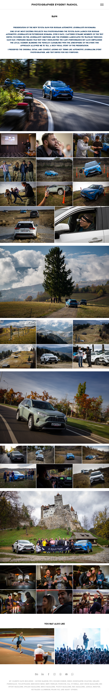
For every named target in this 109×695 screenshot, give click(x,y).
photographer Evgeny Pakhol (55, 4)
